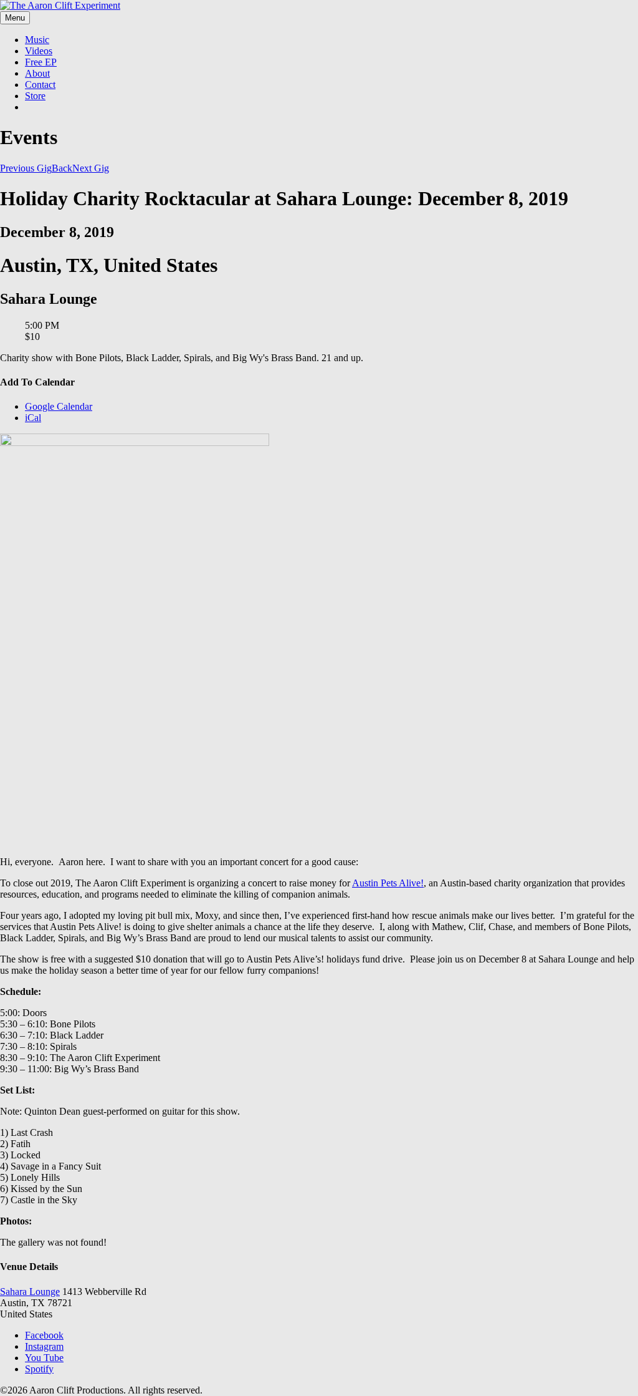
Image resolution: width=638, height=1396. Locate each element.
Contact (40, 84)
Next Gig (90, 168)
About (37, 73)
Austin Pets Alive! (388, 883)
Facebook (44, 1335)
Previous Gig (26, 168)
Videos (38, 51)
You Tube (44, 1357)
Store (35, 95)
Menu (15, 17)
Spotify (39, 1369)
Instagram (44, 1346)
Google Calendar (58, 406)
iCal (33, 417)
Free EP (41, 62)
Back (62, 168)
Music (37, 39)
